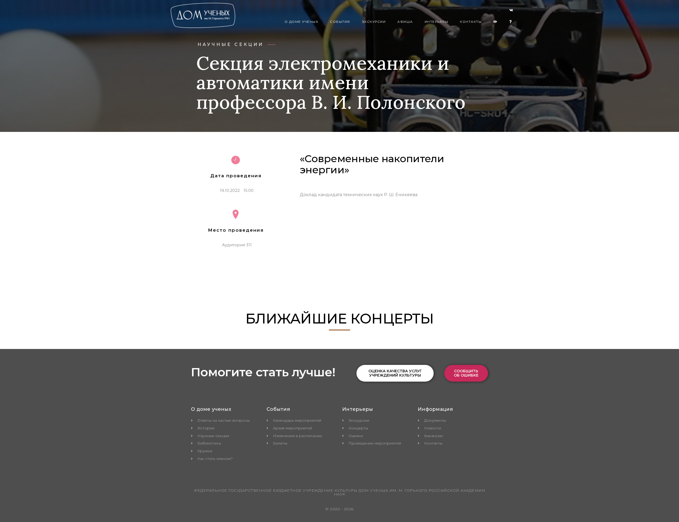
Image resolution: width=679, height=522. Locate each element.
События (340, 22)
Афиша (405, 22)
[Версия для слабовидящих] (495, 21)
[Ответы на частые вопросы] (510, 21)
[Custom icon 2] (511, 11)
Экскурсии (374, 22)
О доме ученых (302, 22)
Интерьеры (437, 22)
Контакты (471, 22)
